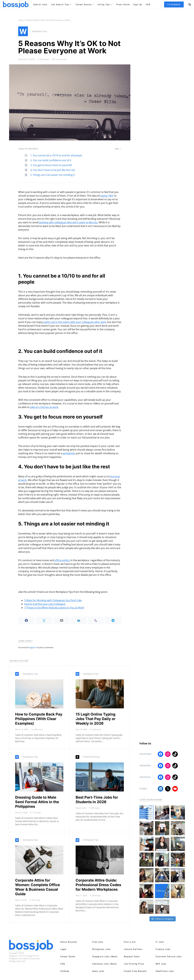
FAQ (62, 964)
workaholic (68, 453)
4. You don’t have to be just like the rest (52, 170)
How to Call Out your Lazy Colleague (44, 604)
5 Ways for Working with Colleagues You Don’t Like (53, 600)
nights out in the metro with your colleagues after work (74, 322)
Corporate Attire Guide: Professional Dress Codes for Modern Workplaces (98, 885)
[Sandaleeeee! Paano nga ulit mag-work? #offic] (146, 875)
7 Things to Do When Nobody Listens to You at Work (54, 607)
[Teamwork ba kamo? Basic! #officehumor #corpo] (162, 812)
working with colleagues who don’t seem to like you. (68, 222)
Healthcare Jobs (165, 971)
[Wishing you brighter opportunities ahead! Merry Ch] (162, 891)
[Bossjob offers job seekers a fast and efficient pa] (146, 812)
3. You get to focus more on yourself (51, 165)
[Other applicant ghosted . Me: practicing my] (146, 907)
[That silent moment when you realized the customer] (178, 828)
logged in (33, 647)
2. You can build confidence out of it (50, 160)
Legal (63, 949)
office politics (62, 560)
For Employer (173, 4)
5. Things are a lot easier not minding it (52, 175)
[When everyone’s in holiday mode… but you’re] (178, 875)
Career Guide (67, 956)
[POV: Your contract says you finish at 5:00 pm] (146, 844)
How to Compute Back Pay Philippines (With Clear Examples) (38, 719)
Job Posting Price (134, 964)
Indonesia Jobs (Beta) (104, 964)
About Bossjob (68, 942)
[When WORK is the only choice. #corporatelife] (146, 860)
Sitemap (64, 971)
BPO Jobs (161, 964)
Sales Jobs (98, 971)
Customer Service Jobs (169, 956)
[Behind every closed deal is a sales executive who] (178, 844)
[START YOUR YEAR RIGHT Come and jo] (162, 828)
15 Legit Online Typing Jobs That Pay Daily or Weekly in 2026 (95, 719)
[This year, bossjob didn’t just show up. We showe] (162, 875)
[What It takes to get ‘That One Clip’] (178, 860)
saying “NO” (107, 195)
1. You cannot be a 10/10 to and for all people (56, 155)
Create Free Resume (135, 971)
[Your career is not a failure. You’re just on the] (162, 844)
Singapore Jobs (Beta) (105, 956)
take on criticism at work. (44, 407)
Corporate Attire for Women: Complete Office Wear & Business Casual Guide (37, 887)
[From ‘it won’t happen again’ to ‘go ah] (178, 812)
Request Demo (132, 956)
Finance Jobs (163, 949)
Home (20, 20)
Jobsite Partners (133, 949)
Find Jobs (97, 942)
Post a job (129, 942)
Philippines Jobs (101, 949)
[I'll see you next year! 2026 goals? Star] (178, 891)
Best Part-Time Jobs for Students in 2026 (97, 799)
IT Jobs (160, 942)
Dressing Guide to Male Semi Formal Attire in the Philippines (37, 802)
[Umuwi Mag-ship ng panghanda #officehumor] (162, 907)
